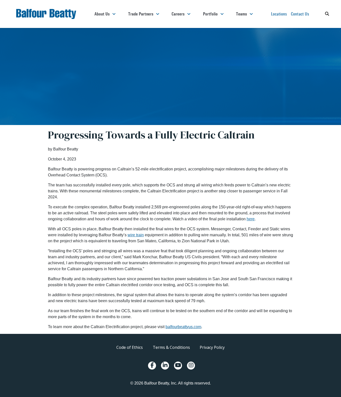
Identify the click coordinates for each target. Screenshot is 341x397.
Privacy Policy (212, 347)
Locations (279, 14)
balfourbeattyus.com (183, 327)
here (251, 219)
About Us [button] (102, 14)
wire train (136, 235)
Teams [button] (241, 14)
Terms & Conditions (171, 347)
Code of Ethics (129, 347)
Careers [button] (177, 14)
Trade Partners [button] (140, 14)
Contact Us (300, 14)
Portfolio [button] (210, 14)
